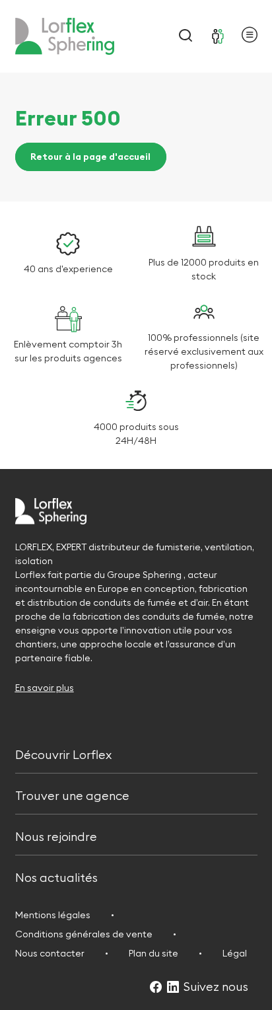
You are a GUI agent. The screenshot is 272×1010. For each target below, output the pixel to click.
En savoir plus (44, 688)
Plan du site (153, 953)
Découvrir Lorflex (63, 753)
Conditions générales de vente (84, 934)
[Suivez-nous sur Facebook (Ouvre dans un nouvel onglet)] (156, 988)
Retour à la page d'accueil (90, 157)
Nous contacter (50, 953)
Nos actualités (56, 876)
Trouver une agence (72, 794)
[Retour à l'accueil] (64, 36)
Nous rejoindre (56, 835)
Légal (234, 953)
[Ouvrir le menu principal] (249, 36)
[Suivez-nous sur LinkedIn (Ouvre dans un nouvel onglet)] (173, 988)
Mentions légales (52, 915)
